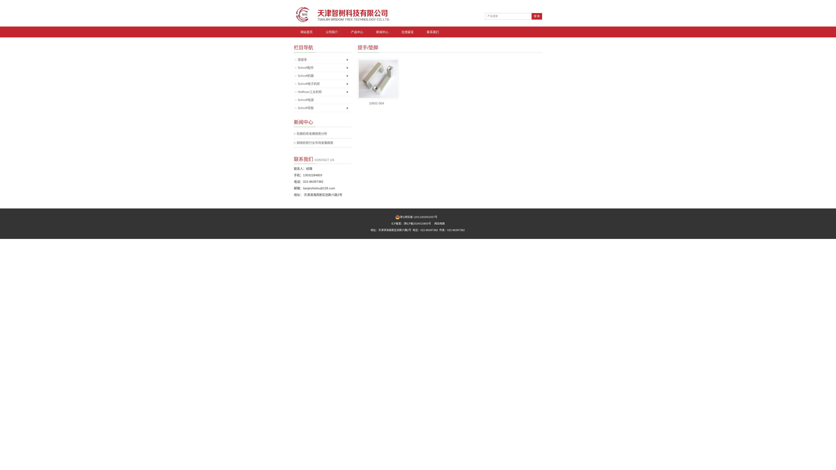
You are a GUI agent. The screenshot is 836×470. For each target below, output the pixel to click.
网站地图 (439, 223)
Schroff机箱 (306, 75)
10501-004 (376, 103)
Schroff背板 (306, 108)
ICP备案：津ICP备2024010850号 (411, 223)
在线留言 (407, 32)
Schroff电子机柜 (309, 84)
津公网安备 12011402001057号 (418, 217)
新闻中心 (382, 32)
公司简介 (332, 32)
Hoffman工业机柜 (310, 92)
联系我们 (433, 32)
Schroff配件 (306, 67)
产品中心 (357, 32)
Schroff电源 (306, 100)
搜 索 (537, 16)
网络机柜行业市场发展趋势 (315, 142)
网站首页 (306, 32)
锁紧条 (302, 59)
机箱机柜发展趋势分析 (312, 133)
